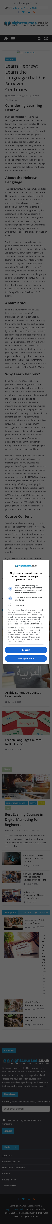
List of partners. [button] (36, 624)
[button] (26, 605)
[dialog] (26, 612)
